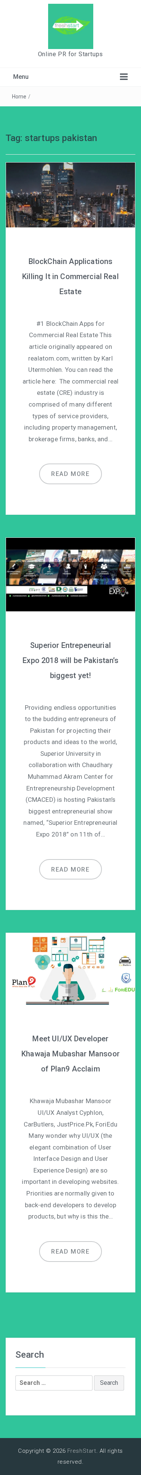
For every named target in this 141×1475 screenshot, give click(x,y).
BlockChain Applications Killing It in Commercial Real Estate (70, 276)
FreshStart (81, 1450)
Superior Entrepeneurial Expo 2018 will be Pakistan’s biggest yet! (70, 660)
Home (19, 97)
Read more (70, 473)
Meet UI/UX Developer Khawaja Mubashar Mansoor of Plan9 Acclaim (70, 1053)
